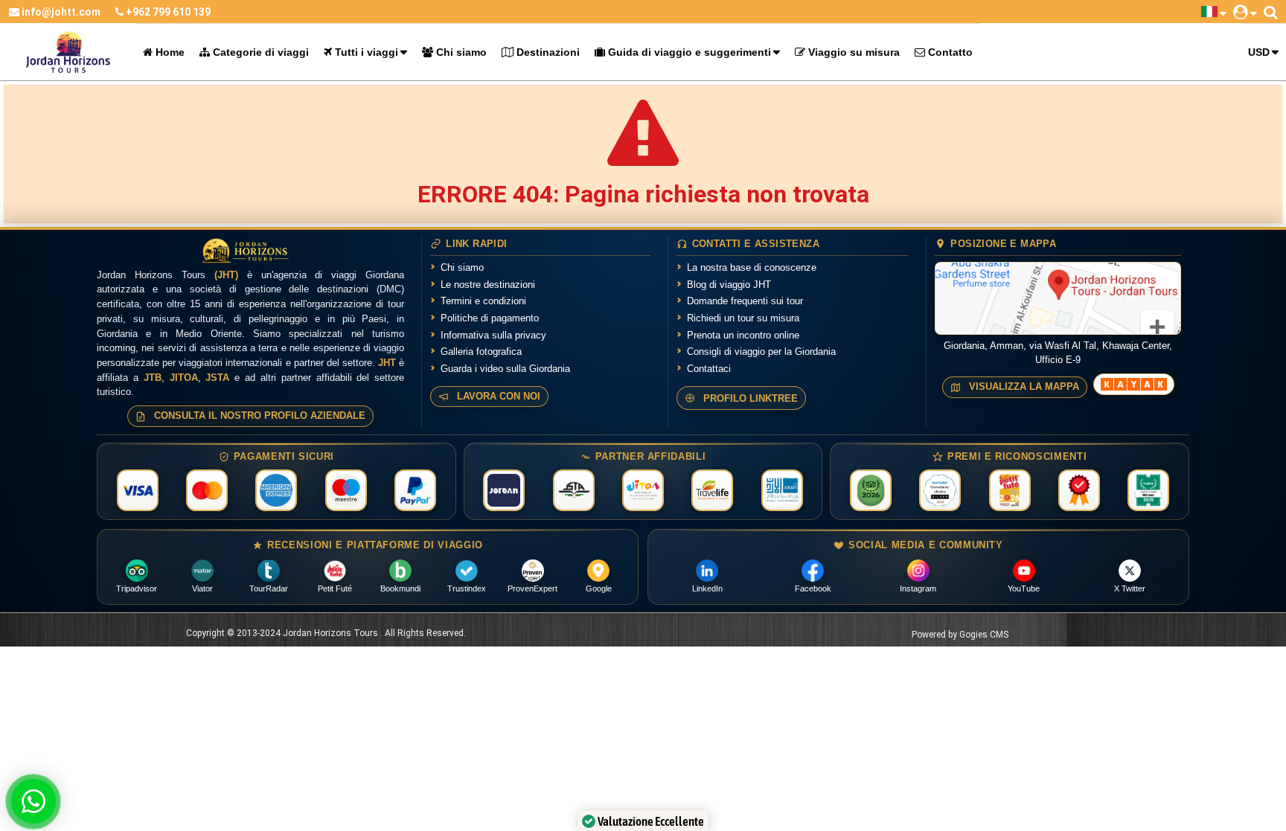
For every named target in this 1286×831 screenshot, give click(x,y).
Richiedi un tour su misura (743, 318)
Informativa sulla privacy (493, 335)
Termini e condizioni (483, 301)
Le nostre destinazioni (488, 284)
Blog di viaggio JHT (729, 284)
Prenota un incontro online (743, 335)
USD (1259, 52)
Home (169, 52)
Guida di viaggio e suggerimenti (688, 52)
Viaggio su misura (852, 52)
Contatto (949, 52)
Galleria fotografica (481, 351)
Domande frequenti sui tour (745, 301)
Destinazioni (547, 52)
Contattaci (709, 368)
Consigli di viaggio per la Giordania (761, 351)
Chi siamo (460, 52)
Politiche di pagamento (490, 318)
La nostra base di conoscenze (751, 267)
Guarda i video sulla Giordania (505, 368)
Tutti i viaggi (365, 52)
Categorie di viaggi (259, 52)
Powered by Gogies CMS (960, 634)
